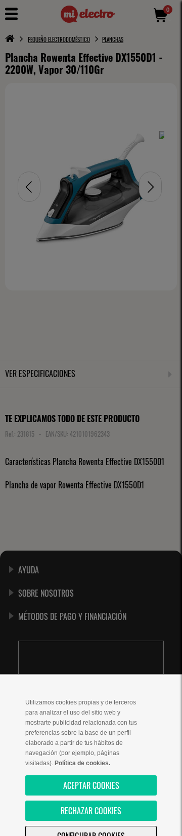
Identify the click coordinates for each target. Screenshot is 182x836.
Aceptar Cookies (91, 785)
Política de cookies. (82, 763)
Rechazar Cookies (91, 811)
